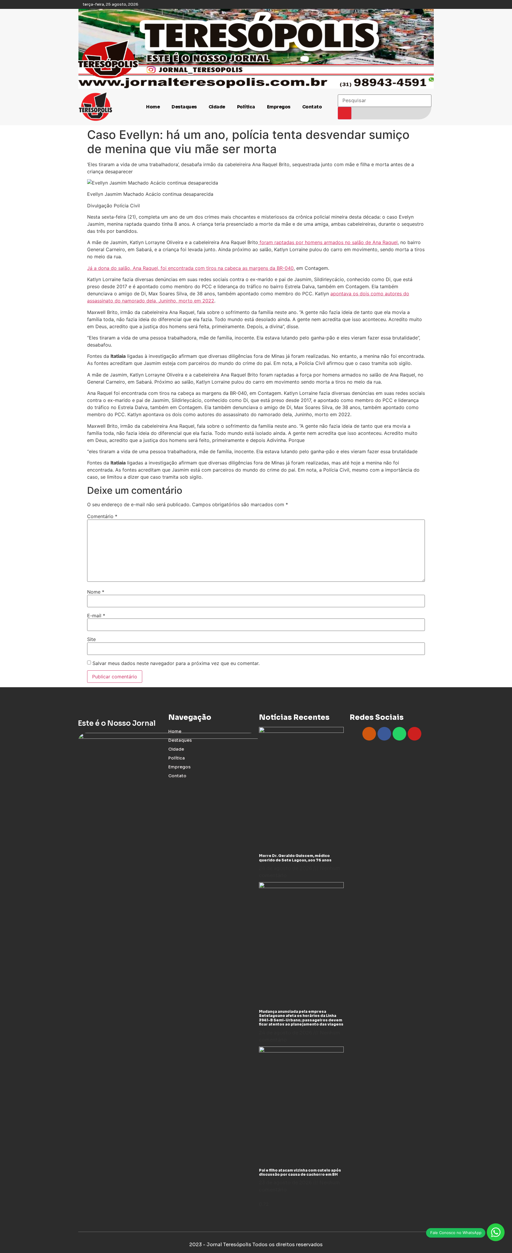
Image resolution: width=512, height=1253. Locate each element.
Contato (312, 107)
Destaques (184, 107)
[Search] (344, 113)
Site (91, 639)
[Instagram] (369, 734)
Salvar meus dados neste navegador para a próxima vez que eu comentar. (176, 663)
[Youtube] (414, 734)
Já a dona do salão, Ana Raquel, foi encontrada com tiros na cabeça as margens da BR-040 (190, 268)
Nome (95, 591)
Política (246, 107)
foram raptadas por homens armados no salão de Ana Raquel (328, 242)
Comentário (102, 516)
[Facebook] (384, 734)
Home (153, 107)
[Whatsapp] (399, 734)
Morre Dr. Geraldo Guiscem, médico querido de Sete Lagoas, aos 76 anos (295, 857)
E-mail (96, 615)
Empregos (278, 107)
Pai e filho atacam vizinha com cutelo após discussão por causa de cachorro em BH (300, 1172)
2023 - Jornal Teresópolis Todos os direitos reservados (256, 1244)
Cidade (217, 107)
